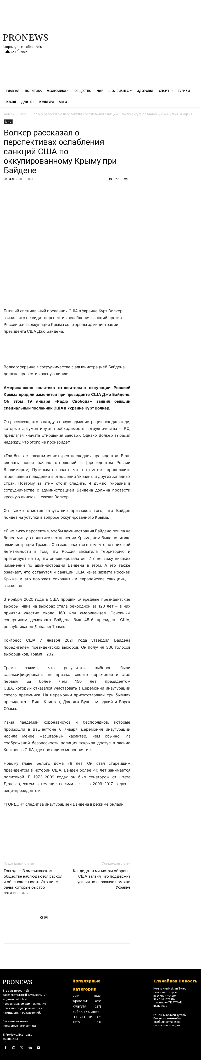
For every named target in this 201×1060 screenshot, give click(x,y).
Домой (9, 114)
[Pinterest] (33, 190)
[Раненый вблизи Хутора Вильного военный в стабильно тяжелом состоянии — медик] (193, 1016)
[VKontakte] (30, 1048)
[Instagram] (14, 1048)
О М (12, 179)
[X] (21, 190)
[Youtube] (38, 1048)
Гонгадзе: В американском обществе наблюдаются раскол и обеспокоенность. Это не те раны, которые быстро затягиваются (33, 881)
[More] (57, 190)
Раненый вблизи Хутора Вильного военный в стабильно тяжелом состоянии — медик (169, 1020)
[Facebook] (9, 190)
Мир (23, 114)
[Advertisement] (135, 42)
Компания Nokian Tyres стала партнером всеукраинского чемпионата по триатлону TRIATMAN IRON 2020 (169, 997)
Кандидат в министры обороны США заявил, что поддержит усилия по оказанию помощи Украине (101, 879)
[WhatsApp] (45, 190)
